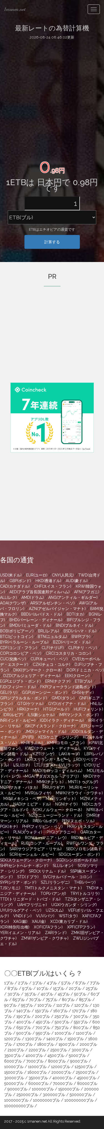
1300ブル (33, 1039)
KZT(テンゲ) (43, 754)
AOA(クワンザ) (13, 603)
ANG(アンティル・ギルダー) (73, 597)
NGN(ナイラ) (66, 804)
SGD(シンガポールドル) (77, 860)
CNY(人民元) (63, 575)
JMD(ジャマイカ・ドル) (45, 731)
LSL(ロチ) (21, 765)
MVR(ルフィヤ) (38, 793)
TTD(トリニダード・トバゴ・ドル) (30, 899)
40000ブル (62, 1078)
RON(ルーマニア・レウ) (46, 837)
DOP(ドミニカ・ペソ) (85, 670)
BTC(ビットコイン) (16, 636)
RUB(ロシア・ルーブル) (41, 843)
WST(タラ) (68, 916)
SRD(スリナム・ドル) (47, 871)
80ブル (68, 999)
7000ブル (35, 1061)
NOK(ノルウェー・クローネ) (57, 810)
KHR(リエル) (32, 742)
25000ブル (85, 1072)
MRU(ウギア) (53, 787)
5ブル (66, 983)
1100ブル (84, 1033)
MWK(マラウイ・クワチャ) (79, 793)
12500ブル (84, 1066)
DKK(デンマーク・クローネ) (37, 670)
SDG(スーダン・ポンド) (79, 854)
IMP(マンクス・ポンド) (79, 715)
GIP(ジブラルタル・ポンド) (23, 698)
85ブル (85, 999)
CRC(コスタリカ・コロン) (68, 653)
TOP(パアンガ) (53, 893)
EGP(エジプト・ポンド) (20, 681)
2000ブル (88, 1044)
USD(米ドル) (11, 575)
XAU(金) (39, 921)
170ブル (79, 1011)
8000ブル (57, 1061)
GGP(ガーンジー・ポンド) (44, 692)
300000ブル (54, 1094)
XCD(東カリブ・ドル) (69, 921)
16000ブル (37, 1072)
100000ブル (43, 1089)
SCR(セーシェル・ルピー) (31, 854)
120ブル (81, 1005)
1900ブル (67, 1044)
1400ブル (54, 1039)
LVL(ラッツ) (69, 765)
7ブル (95, 983)
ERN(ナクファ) (57, 681)
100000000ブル (79, 1100)
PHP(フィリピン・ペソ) (42, 826)
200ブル (42, 1016)
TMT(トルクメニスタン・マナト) (53, 888)
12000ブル (60, 1066)
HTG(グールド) (56, 709)
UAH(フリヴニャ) (32, 904)
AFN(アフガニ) (86, 592)
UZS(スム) (55, 910)
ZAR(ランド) (56, 932)
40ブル (47, 994)
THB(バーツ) (85, 882)
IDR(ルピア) (13, 715)
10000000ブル (46, 1100)
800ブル (80, 1027)
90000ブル (17, 1089)
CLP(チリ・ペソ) (82, 648)
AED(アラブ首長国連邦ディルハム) (39, 592)
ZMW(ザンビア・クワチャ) (45, 938)
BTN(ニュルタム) (52, 636)
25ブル (92, 988)
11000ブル (37, 1066)
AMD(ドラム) (32, 597)
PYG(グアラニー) (61, 832)
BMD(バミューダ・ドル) (30, 625)
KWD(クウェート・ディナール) (52, 748)
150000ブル (69, 1089)
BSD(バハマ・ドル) (80, 631)
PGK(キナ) (9, 826)
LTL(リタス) (44, 765)
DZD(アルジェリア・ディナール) (31, 675)
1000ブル (63, 1033)
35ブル (30, 994)
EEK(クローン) (77, 675)
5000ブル (77, 1055)
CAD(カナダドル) (15, 586)
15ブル (58, 988)
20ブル (75, 988)
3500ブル (12, 1055)
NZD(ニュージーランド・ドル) (55, 815)
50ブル (80, 994)
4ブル (52, 983)
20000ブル (61, 1072)
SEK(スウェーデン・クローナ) (26, 860)
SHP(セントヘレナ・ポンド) (24, 865)
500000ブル (81, 1094)
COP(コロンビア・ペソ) (20, 653)
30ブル (13, 994)
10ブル (43, 988)
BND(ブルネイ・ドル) (74, 625)
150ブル (42, 1011)
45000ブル (86, 1078)
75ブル (51, 999)
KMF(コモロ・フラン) (66, 742)
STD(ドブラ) (28, 877)
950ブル (43, 1033)
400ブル (23, 1022)
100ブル (44, 1005)
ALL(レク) (8, 597)
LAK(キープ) (69, 754)
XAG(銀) (20, 921)
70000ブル (63, 1083)
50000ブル (14, 1083)
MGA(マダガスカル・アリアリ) (52, 776)
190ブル (23, 1016)
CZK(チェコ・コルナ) (51, 664)
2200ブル (37, 1050)
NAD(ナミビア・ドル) (32, 804)
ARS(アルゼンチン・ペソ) (52, 603)
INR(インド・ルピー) (17, 720)
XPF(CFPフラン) (81, 927)
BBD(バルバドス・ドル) (41, 614)
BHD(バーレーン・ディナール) (35, 620)
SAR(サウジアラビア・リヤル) (35, 849)
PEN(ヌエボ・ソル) (78, 821)
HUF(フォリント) (88, 709)
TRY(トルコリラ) (85, 893)
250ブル (61, 1016)
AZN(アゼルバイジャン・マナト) (57, 608)
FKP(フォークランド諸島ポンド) (68, 687)
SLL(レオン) (63, 865)
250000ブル (27, 1094)
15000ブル (13, 1072)
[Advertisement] (52, 98)
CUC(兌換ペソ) (13, 659)
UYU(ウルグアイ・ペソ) (20, 910)
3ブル (37, 983)
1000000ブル (16, 1100)
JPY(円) (27, 737)
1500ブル (75, 1039)
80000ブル (87, 1083)
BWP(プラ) (81, 636)
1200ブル (12, 1039)
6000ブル (13, 1061)
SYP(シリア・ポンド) (18, 882)
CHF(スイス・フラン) (52, 586)
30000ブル (14, 1078)
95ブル (27, 1005)
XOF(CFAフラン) (48, 927)
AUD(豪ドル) (77, 580)
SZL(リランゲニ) (55, 882)
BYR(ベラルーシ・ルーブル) (24, 642)
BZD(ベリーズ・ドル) (71, 642)
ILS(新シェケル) (41, 715)
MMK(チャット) (50, 782)
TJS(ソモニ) (10, 888)
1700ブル (24, 1044)
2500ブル (58, 1050)
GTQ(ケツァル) (30, 703)
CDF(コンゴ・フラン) (18, 648)
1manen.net (14, 9)
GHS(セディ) (83, 692)
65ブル (18, 999)
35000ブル (38, 1078)
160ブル (60, 1011)
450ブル (43, 1022)
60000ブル (38, 1083)
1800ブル (45, 1044)
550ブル (81, 1022)
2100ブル (15, 1050)
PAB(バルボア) (45, 821)
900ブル (23, 1033)
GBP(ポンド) (20, 580)
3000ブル (80, 1050)
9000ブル (79, 1061)
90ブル (10, 1005)
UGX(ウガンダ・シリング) (74, 904)
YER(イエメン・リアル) (20, 932)
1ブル (9, 983)
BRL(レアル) (48, 631)
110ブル (63, 1005)
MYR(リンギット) (61, 798)
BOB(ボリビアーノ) (17, 631)
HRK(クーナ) (28, 709)
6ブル (80, 983)
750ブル (62, 1027)
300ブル (80, 1016)
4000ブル (34, 1055)
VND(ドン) (22, 916)
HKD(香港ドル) (48, 580)
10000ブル (14, 1066)
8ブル (12, 988)
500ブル (62, 1022)
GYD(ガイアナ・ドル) (67, 703)
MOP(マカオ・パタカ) (19, 787)
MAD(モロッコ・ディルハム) (57, 770)
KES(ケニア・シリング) (58, 737)
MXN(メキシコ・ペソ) (22, 798)
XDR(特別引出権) (14, 927)
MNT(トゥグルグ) (83, 782)
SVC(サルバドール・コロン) (67, 877)
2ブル (23, 983)
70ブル (35, 999)
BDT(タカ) (75, 614)
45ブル (64, 994)
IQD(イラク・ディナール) (62, 720)
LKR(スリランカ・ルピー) (47, 759)
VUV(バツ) (45, 916)
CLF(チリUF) (53, 648)
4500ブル (55, 1055)
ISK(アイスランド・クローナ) (50, 726)
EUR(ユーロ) (36, 575)
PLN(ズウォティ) (27, 832)
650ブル (23, 1027)
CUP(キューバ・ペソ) (49, 659)
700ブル (42, 1027)
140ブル (23, 1011)
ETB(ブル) (83, 681)
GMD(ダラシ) (63, 698)
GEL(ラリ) (8, 692)
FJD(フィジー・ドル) (18, 687)
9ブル (27, 988)
